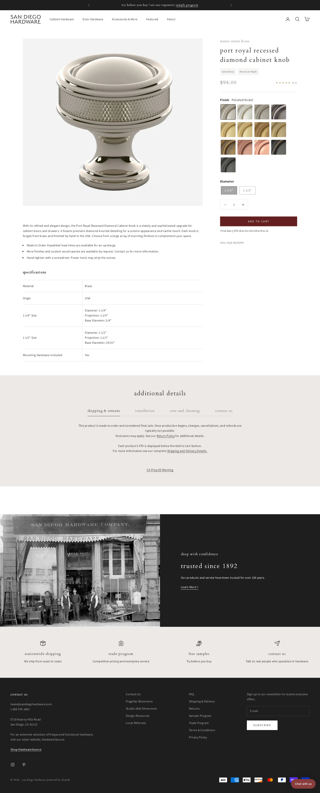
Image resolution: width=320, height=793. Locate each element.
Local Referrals (136, 723)
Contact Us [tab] (223, 411)
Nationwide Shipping (43, 654)
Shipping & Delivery (202, 701)
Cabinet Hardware (62, 19)
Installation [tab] (145, 411)
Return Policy (166, 436)
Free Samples (199, 654)
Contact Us (277, 654)
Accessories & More (124, 19)
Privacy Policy (198, 737)
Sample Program (200, 716)
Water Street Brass (234, 41)
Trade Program (121, 654)
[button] (303, 784)
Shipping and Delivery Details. (187, 451)
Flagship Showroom (139, 701)
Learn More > (189, 587)
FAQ (191, 694)
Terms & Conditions (202, 730)
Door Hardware (93, 19)
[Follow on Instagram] (12, 765)
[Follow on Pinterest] (24, 765)
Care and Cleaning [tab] (185, 411)
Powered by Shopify (58, 779)
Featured (152, 19)
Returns (194, 708)
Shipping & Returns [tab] (104, 411)
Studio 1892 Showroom (141, 708)
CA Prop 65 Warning (160, 470)
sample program (187, 5)
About (171, 19)
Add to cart (258, 221)
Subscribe (262, 725)
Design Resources (137, 716)
